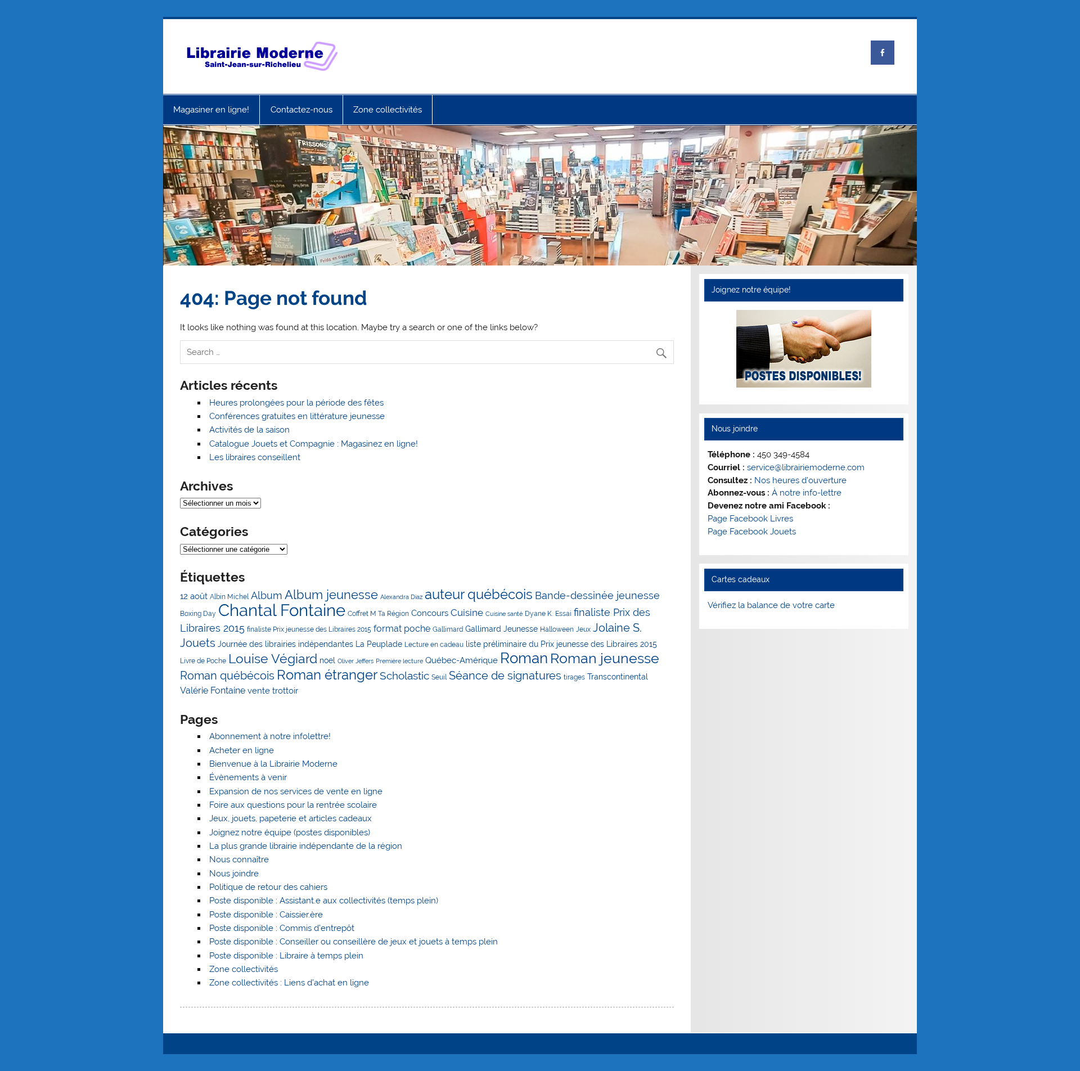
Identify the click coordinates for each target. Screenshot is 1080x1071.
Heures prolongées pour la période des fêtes (296, 403)
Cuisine (467, 612)
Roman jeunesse (604, 658)
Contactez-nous (301, 110)
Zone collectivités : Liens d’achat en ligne (289, 983)
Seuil (439, 677)
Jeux (583, 629)
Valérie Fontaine (212, 690)
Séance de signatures (505, 675)
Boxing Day (198, 613)
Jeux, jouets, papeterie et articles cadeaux (290, 818)
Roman (524, 658)
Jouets (197, 643)
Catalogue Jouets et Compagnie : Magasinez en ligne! (313, 444)
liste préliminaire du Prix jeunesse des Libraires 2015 (561, 644)
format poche (402, 628)
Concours (429, 613)
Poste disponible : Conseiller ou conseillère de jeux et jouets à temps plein (353, 942)
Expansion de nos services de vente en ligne (295, 791)
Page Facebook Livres (750, 519)
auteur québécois (479, 594)
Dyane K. (539, 613)
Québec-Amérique (461, 660)
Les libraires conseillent (254, 457)
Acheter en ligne (241, 750)
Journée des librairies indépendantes (285, 644)
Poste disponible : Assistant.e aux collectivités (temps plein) (323, 901)
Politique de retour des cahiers (268, 887)
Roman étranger (327, 675)
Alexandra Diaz (401, 596)
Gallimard (448, 629)
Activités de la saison (249, 430)
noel (327, 660)
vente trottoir (273, 691)
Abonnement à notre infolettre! (270, 736)
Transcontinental (617, 676)
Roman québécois (227, 675)
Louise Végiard (272, 658)
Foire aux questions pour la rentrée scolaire (293, 805)
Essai (563, 613)
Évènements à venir (248, 777)
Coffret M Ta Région (378, 613)
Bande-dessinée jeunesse (597, 595)
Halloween (557, 629)
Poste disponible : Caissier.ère (266, 915)
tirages (574, 677)
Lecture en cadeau (434, 644)
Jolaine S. (617, 627)
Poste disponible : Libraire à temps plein (286, 956)
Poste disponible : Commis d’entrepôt (281, 928)
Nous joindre (234, 873)
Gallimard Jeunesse (501, 628)
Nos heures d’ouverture (800, 480)
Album (266, 595)
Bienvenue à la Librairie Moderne (273, 764)
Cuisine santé (504, 613)
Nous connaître (239, 859)
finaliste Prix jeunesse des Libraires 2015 (309, 629)
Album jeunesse (331, 594)
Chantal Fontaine (281, 610)
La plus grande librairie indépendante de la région (305, 846)
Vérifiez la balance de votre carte (771, 605)
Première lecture (399, 661)
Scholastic (404, 675)
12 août (194, 596)
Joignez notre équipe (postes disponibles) (289, 832)
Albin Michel (229, 596)
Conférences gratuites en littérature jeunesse (297, 416)
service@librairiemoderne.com (806, 467)
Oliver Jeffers (356, 661)
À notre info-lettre (807, 493)
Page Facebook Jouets (752, 531)
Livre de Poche (203, 660)
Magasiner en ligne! (211, 110)
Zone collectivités (387, 110)
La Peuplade (379, 644)
